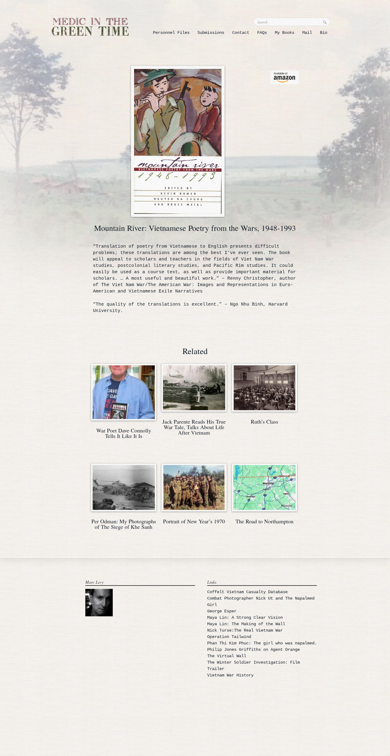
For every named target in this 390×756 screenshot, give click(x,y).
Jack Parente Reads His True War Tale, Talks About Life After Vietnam (194, 427)
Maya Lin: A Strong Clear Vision (245, 617)
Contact (240, 32)
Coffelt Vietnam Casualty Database (247, 591)
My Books (284, 32)
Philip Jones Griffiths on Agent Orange (253, 649)
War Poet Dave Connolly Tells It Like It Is (123, 433)
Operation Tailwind (229, 636)
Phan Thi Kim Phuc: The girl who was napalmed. (262, 643)
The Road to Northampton (264, 521)
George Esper (221, 611)
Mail (307, 32)
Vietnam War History (230, 675)
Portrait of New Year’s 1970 (194, 521)
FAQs (262, 32)
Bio (323, 32)
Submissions (210, 32)
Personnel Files (171, 32)
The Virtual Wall (226, 656)
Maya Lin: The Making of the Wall (246, 624)
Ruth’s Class (264, 421)
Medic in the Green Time (90, 27)
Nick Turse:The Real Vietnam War (245, 630)
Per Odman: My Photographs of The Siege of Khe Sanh (123, 524)
